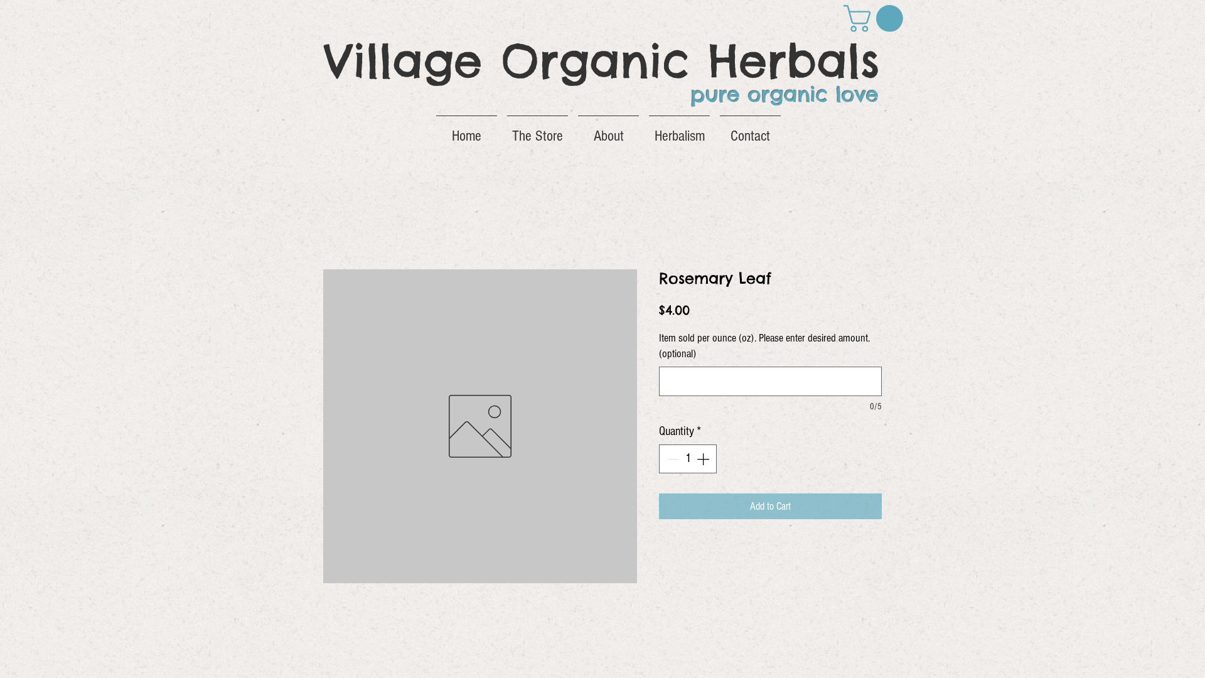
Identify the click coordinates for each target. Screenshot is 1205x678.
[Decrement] (671, 459)
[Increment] (704, 459)
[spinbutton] (688, 459)
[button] (876, 18)
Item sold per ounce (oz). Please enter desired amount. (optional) (764, 345)
